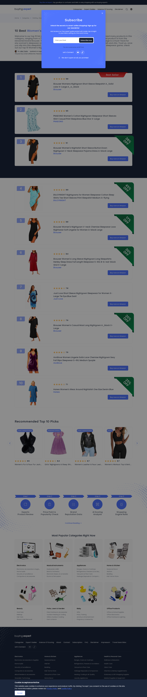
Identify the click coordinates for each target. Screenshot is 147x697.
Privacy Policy (52, 688)
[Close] (102, 13)
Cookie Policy (66, 688)
